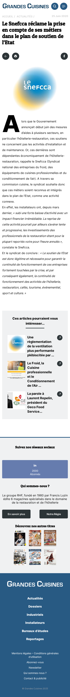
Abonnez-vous (35, 662)
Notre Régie (54, 514)
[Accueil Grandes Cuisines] (26, 6)
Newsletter (35, 667)
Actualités (24, 16)
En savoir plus (16, 514)
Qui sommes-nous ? (35, 672)
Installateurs (35, 623)
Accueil (7, 16)
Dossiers (35, 606)
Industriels (35, 614)
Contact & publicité (35, 678)
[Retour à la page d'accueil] (35, 584)
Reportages (35, 639)
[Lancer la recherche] (54, 6)
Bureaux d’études (35, 631)
